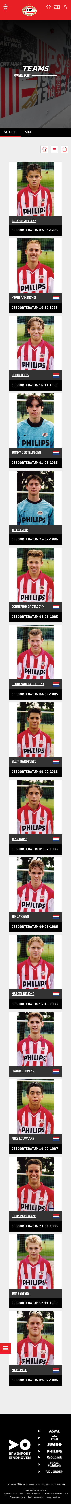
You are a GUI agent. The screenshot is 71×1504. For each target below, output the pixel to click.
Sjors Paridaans (24, 1216)
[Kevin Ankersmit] (35, 265)
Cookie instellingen (53, 1497)
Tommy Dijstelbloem (26, 452)
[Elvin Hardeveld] (35, 729)
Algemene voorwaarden (13, 1493)
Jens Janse (19, 839)
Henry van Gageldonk (28, 684)
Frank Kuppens (23, 1071)
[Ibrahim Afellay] (35, 189)
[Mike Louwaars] (35, 1106)
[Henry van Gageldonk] (35, 652)
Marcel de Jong (23, 994)
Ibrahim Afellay (24, 221)
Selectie (10, 132)
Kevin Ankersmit (24, 297)
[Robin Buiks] (35, 343)
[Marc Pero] (35, 1338)
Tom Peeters (20, 1293)
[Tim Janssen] (35, 884)
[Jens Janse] (35, 807)
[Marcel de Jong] (35, 962)
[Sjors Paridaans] (35, 1184)
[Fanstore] (48, 7)
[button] (5, 1348)
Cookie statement (35, 1497)
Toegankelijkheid (33, 1493)
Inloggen (65, 7)
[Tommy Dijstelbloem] (35, 420)
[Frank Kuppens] (35, 1039)
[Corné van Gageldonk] (35, 575)
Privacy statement (17, 1497)
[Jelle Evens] (35, 498)
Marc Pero (19, 1370)
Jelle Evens (20, 530)
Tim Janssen (20, 916)
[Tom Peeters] (35, 1261)
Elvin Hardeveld (24, 761)
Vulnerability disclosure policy (55, 1493)
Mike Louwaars (23, 1138)
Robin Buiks (20, 375)
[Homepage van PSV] (29, 10)
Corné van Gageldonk (28, 606)
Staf (28, 132)
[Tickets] (56, 7)
